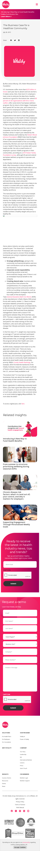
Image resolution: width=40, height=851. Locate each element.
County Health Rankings (21, 362)
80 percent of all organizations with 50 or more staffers (20, 100)
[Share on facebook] (11, 40)
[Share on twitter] (14, 40)
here (22, 404)
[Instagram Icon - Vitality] (20, 811)
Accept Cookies (20, 847)
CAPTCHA (7, 570)
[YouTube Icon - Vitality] (28, 811)
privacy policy (26, 842)
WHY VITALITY (6, 748)
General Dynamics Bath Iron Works (19, 297)
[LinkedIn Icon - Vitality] (24, 811)
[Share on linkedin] (18, 40)
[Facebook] (12, 811)
